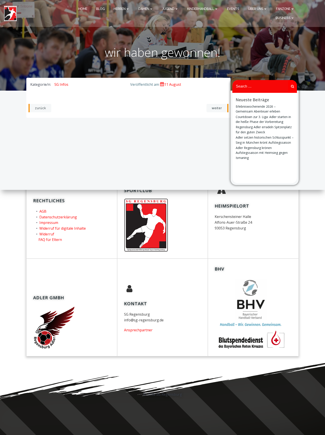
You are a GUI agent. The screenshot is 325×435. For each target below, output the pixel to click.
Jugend (168, 9)
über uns (255, 9)
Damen (143, 9)
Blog (100, 9)
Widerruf (46, 234)
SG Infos (61, 84)
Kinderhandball (200, 9)
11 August (172, 84)
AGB (42, 211)
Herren (120, 9)
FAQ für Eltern (50, 239)
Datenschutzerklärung (58, 217)
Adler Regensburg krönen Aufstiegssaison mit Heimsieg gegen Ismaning (262, 153)
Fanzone (283, 9)
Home (82, 9)
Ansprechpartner (138, 330)
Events (233, 9)
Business (283, 18)
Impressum (48, 222)
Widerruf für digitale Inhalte (62, 228)
